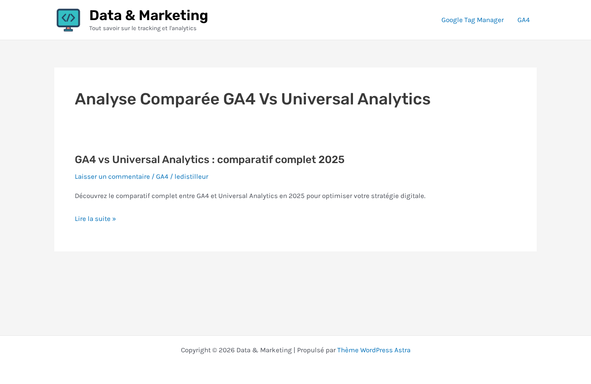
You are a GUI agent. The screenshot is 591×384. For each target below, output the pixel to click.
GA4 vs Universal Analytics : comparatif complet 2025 (210, 159)
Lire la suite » (95, 219)
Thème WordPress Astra (373, 350)
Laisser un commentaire (112, 176)
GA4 (523, 20)
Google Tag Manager (472, 20)
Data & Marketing (148, 15)
